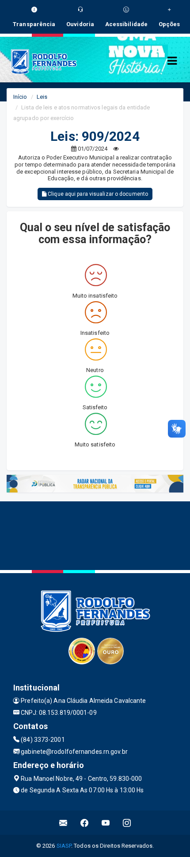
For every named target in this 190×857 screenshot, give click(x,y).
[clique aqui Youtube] (106, 822)
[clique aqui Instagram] (127, 822)
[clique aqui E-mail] (63, 822)
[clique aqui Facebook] (84, 822)
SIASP (64, 845)
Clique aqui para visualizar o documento (97, 194)
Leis (42, 96)
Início (20, 96)
